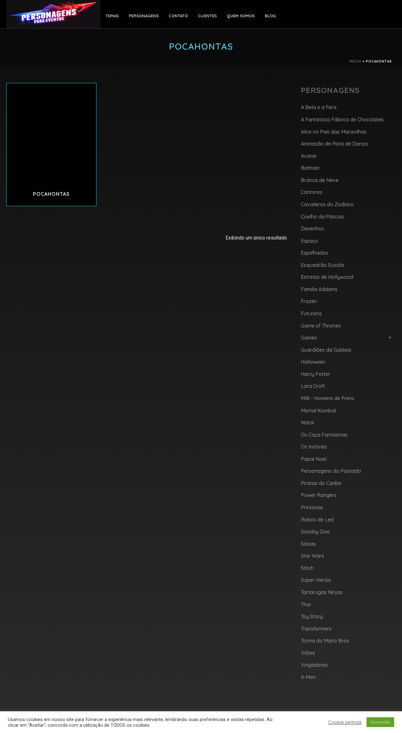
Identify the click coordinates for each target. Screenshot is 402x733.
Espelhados (314, 253)
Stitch (307, 568)
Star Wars (312, 556)
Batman (310, 168)
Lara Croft (313, 386)
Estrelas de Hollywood (327, 277)
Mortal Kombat (318, 410)
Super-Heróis (316, 580)
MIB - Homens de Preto (327, 398)
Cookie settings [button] (345, 722)
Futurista (311, 313)
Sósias (308, 544)
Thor (306, 604)
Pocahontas (51, 194)
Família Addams (319, 289)
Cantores (311, 192)
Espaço (309, 241)
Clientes (207, 15)
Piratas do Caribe (321, 483)
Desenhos (312, 228)
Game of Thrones (321, 325)
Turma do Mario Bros (325, 640)
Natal (307, 422)
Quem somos (241, 15)
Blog (270, 15)
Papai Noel (314, 459)
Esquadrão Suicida (322, 265)
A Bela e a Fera (318, 107)
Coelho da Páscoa (322, 216)
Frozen (309, 301)
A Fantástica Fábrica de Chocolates (342, 119)
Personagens (144, 15)
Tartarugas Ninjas (322, 592)
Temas (112, 15)
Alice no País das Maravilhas (334, 132)
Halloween (313, 362)
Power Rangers (319, 495)
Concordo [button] (380, 722)
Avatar (309, 156)
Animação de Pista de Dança (334, 144)
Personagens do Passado (331, 471)
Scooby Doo (315, 531)
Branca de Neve (320, 180)
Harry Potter (315, 374)
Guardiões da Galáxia (326, 350)
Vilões (308, 653)
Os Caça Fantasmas (324, 435)
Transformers (316, 629)
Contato (178, 15)
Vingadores (314, 665)
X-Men (308, 677)
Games (309, 337)
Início (355, 61)
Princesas (312, 507)
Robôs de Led (317, 519)
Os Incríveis (314, 447)
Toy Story (312, 616)
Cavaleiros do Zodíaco (327, 204)
